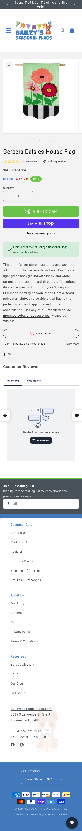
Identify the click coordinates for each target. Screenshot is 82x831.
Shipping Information (26, 570)
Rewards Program (23, 561)
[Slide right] (50, 141)
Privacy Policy (20, 631)
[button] (8, 30)
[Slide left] (31, 141)
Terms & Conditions (24, 641)
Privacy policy (35, 814)
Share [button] (12, 354)
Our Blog (17, 683)
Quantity (8, 187)
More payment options (41, 233)
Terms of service (58, 814)
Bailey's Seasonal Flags (39, 809)
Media (15, 622)
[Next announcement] (74, 4)
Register (16, 551)
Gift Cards (18, 693)
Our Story (17, 603)
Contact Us (18, 532)
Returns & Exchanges (26, 580)
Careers (16, 612)
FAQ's (15, 674)
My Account (19, 542)
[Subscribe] (74, 504)
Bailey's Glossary (22, 664)
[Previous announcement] (7, 4)
